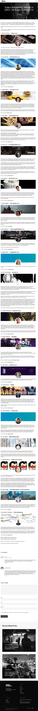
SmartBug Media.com (14, 144)
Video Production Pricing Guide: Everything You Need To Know (25, 702)
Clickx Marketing (18, 512)
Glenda (6, 556)
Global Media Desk (14, 436)
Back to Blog (19, 14)
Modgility (14, 336)
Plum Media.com (14, 203)
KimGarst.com (13, 365)
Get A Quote (8, 702)
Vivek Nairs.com (13, 178)
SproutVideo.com (13, 115)
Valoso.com (14, 33)
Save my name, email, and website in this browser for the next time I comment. (15, 612)
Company (21, 689)
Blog (20, 690)
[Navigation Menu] (36, 1)
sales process (11, 159)
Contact (7, 699)
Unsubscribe (22, 693)
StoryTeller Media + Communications (20, 489)
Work (21, 686)
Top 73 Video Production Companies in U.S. (26, 700)
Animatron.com (14, 89)
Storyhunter (14, 410)
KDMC (12, 385)
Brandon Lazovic (7, 567)
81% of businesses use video (18, 22)
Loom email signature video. (14, 360)
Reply (6, 563)
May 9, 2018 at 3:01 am (8, 568)
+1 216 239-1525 (8, 690)
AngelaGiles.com (14, 252)
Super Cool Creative (16, 459)
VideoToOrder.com (15, 57)
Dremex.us (15, 272)
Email (2, 602)
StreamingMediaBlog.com (17, 229)
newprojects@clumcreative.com (11, 689)
